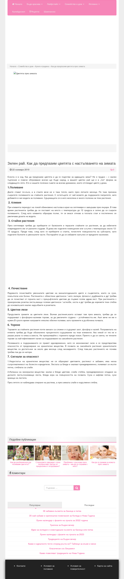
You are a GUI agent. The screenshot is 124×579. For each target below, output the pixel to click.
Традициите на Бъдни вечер (62, 538)
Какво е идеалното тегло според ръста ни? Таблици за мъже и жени (62, 543)
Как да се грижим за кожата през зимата (103, 463)
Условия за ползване (49, 567)
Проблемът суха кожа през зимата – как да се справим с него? (75, 464)
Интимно (93, 3)
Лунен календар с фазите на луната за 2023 (62, 534)
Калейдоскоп (18, 11)
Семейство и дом (74, 3)
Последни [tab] (89, 504)
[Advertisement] (62, 39)
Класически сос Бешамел (62, 548)
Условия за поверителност (77, 567)
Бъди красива (34, 3)
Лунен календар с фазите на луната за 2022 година (62, 520)
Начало (18, 3)
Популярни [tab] (34, 504)
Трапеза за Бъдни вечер (62, 524)
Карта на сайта (104, 565)
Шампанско (49, 11)
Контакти (21, 565)
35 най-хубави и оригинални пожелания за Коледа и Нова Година (62, 515)
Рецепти (35, 11)
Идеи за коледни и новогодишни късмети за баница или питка (62, 529)
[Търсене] (76, 487)
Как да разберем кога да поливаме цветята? (20, 463)
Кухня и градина (42, 66)
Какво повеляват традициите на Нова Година (62, 553)
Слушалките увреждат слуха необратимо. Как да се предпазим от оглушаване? (48, 464)
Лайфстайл (53, 3)
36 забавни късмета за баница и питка (62, 510)
